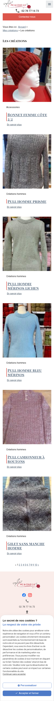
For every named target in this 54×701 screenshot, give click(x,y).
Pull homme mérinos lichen (23, 285)
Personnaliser (29, 685)
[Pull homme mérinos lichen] (27, 244)
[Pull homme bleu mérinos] (27, 330)
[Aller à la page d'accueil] (27, 583)
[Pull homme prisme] (27, 161)
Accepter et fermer (28, 693)
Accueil (22, 27)
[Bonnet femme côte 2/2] (27, 75)
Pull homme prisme (27, 201)
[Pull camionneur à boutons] (27, 417)
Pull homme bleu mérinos (25, 372)
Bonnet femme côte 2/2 (27, 116)
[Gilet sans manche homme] (27, 504)
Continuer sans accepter (14, 674)
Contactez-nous (27, 16)
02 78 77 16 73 (30, 10)
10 (35, 564)
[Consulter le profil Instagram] (30, 595)
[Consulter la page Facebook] (24, 595)
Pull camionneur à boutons (26, 459)
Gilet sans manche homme (26, 545)
